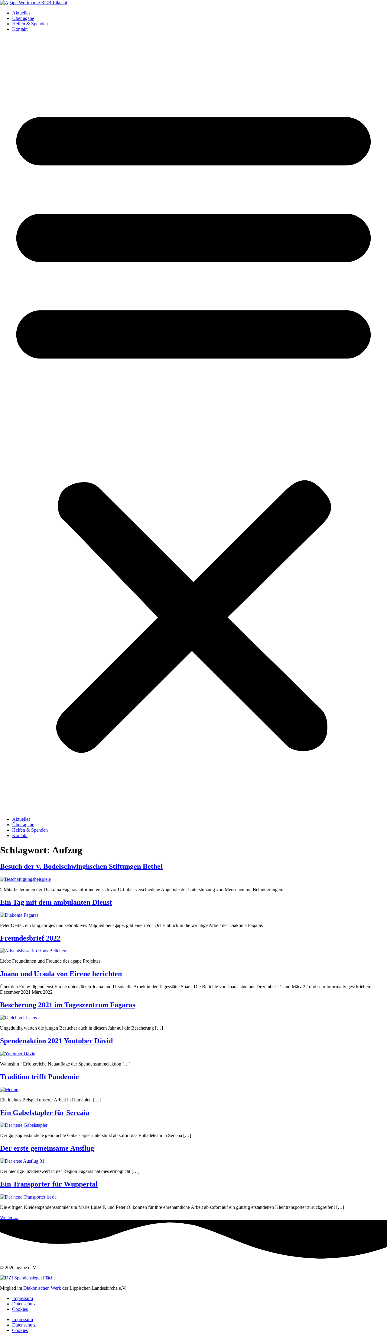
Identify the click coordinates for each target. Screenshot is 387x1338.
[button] (193, 424)
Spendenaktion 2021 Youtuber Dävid (56, 1041)
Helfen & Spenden (30, 23)
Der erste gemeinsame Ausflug (47, 1148)
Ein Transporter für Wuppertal (49, 1184)
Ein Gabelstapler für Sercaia (44, 1113)
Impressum (22, 1298)
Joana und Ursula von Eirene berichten (61, 974)
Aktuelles (21, 12)
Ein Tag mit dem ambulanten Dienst (56, 902)
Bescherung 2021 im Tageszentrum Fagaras (67, 1005)
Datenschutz (24, 1303)
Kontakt (20, 29)
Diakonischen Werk (42, 1288)
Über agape (23, 18)
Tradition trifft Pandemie (39, 1077)
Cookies (20, 1309)
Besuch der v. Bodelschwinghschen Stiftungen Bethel (81, 866)
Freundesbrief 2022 (30, 938)
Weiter (9, 1217)
